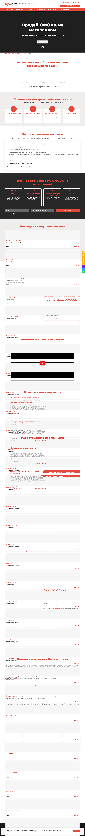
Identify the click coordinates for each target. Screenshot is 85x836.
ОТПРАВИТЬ (68, 210)
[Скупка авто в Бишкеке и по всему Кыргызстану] (11, 4)
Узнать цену (68, 639)
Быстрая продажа (70, 5)
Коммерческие (51, 9)
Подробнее (68, 831)
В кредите (30, 9)
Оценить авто (42, 42)
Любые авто (20, 9)
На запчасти (40, 9)
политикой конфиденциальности (62, 213)
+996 (71, 3)
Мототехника (64, 9)
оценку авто (57, 608)
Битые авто (9, 9)
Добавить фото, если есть (62, 318)
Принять (76, 831)
